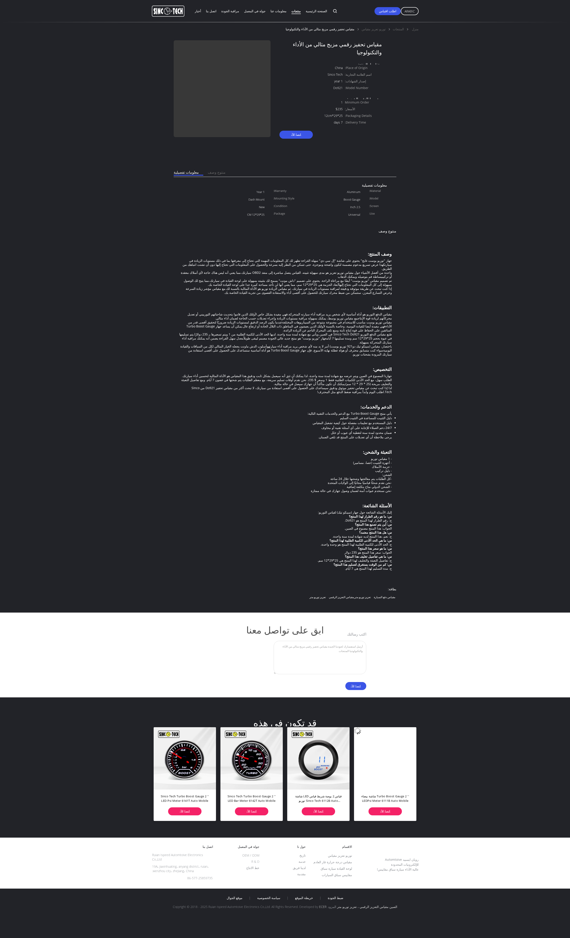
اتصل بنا (211, 11)
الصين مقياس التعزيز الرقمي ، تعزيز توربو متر (367, 907)
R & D (255, 861)
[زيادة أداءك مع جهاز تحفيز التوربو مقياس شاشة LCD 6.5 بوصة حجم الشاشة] (318, 758)
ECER (322, 907)
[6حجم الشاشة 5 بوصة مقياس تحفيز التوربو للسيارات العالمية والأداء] (251, 758)
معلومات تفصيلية (186, 172)
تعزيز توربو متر (317, 597)
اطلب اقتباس (387, 11)
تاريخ (302, 855)
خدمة (302, 861)
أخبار (198, 11)
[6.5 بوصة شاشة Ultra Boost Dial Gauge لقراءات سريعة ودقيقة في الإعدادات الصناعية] (385, 758)
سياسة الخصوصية (268, 897)
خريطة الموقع (304, 897)
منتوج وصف (217, 172)
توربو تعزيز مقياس (340, 855)
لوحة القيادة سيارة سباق (336, 868)
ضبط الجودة (335, 897)
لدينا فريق (299, 868)
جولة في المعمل (255, 11)
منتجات (296, 11)
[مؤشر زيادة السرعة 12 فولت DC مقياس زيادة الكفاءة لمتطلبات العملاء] (185, 758)
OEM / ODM (250, 855)
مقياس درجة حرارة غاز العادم (333, 862)
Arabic (410, 11)
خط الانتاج (252, 868)
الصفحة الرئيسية (316, 11)
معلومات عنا (279, 11)
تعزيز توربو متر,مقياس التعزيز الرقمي (350, 597)
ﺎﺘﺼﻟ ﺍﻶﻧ (296, 134)
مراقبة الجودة (230, 11)
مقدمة (301, 874)
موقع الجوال (234, 897)
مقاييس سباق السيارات (337, 875)
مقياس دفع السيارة (384, 597)
